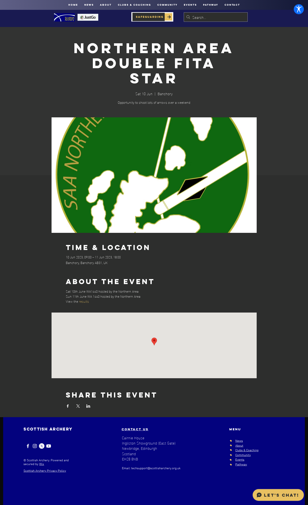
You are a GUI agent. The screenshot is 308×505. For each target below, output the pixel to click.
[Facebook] (28, 446)
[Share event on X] (78, 406)
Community (243, 455)
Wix (41, 464)
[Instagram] (35, 446)
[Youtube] (48, 446)
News (239, 441)
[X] (41, 446)
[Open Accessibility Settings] (299, 9)
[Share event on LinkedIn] (88, 406)
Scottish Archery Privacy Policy (44, 471)
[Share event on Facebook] (68, 406)
